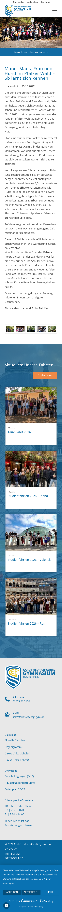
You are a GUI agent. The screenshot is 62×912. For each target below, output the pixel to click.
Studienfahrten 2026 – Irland (28, 496)
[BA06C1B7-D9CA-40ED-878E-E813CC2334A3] (31, 329)
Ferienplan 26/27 (15, 789)
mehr (50, 892)
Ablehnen (12, 892)
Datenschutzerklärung (35, 907)
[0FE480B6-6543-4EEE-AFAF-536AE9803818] (41, 329)
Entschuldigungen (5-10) (19, 776)
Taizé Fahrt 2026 (19, 432)
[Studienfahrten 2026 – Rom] (31, 596)
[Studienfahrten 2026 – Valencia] (31, 532)
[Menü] (53, 10)
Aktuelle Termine (15, 740)
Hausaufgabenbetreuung (20, 782)
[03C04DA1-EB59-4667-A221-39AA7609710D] (52, 329)
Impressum (23, 907)
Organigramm (13, 747)
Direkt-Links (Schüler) (17, 753)
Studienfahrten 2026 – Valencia (29, 560)
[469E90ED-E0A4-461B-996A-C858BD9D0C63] (20, 329)
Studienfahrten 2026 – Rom (27, 623)
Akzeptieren (31, 892)
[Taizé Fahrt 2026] (31, 405)
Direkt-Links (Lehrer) (17, 760)
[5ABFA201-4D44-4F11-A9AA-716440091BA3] (10, 329)
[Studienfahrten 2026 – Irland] (31, 469)
